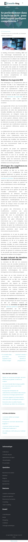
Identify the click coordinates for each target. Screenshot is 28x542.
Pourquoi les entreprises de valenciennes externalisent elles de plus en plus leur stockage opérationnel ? (14, 393)
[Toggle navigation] (22, 3)
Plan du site (14, 541)
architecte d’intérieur (7, 178)
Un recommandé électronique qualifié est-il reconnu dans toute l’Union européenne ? (13, 386)
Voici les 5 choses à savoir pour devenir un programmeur (20, 357)
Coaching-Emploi (6, 31)
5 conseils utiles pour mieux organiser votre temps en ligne (7, 357)
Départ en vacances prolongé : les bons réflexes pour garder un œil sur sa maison (14, 379)
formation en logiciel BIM (14, 96)
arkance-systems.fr (12, 306)
